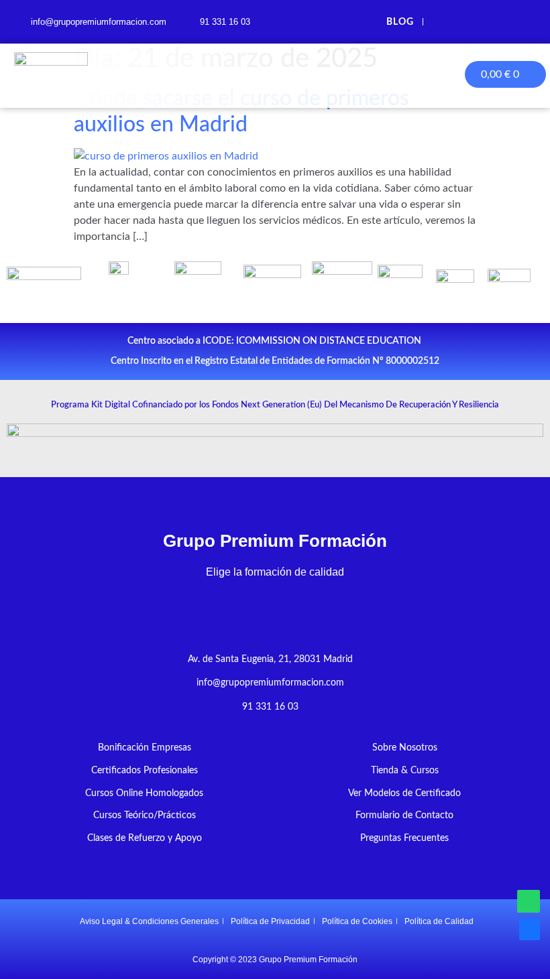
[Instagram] (523, 22)
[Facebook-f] (444, 22)
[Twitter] (470, 22)
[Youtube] (497, 22)
